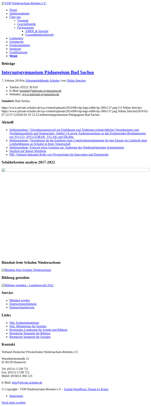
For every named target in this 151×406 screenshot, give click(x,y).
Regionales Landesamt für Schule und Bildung (38, 329)
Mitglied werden (19, 300)
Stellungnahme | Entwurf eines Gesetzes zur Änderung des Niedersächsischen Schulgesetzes (66, 147)
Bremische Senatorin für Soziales (30, 336)
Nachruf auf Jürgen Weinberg (27, 151)
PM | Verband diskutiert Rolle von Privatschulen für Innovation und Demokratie (59, 154)
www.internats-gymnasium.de (40, 94)
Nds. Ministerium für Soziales (27, 326)
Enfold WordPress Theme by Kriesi (86, 389)
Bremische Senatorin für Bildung (29, 333)
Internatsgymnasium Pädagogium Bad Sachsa (48, 72)
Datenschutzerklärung (23, 304)
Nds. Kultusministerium (24, 322)
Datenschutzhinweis (21, 307)
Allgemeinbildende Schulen (42, 80)
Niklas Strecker (76, 80)
